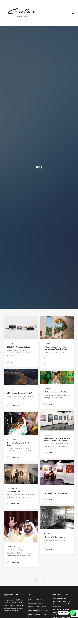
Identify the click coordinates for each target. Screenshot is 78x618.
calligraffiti (33, 611)
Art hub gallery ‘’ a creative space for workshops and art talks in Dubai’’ (57, 439)
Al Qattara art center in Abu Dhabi (56, 392)
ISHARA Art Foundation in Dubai (18, 347)
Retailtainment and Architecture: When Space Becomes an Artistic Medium (63, 601)
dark (44, 614)
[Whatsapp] (72, 612)
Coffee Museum (43, 611)
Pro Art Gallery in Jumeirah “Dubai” (57, 493)
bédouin (44, 607)
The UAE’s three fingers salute (18, 550)
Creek (31, 614)
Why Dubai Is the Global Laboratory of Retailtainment (63, 611)
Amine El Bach (39, 599)
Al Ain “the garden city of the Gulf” (19, 393)
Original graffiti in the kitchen (54, 537)
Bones (37, 607)
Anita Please (33, 603)
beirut (31, 607)
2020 (30, 599)
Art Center (42, 603)
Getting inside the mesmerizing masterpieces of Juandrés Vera (55, 348)
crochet (37, 614)
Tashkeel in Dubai (13, 491)
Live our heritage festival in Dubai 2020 (19, 444)
